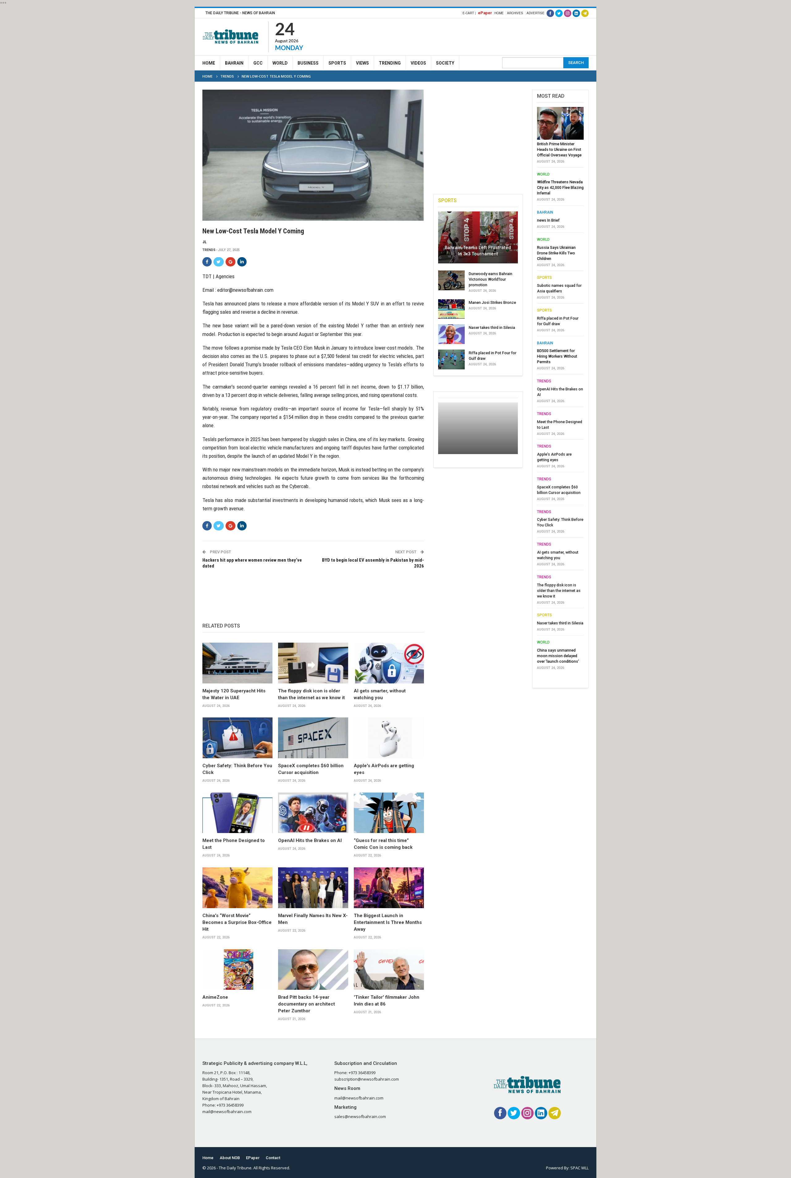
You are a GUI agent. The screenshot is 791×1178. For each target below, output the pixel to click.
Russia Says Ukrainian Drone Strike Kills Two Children (556, 253)
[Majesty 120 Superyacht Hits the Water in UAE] (237, 663)
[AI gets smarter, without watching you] (389, 663)
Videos (418, 63)
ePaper (485, 13)
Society (445, 63)
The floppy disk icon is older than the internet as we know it (559, 590)
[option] (560, 390)
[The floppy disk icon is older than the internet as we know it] (313, 663)
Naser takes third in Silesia (492, 327)
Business (308, 63)
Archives (515, 13)
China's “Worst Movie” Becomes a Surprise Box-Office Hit (237, 922)
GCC (258, 63)
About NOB (230, 1157)
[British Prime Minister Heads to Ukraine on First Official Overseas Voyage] (560, 123)
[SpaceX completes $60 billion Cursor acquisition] (313, 737)
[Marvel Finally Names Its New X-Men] (313, 887)
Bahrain (234, 63)
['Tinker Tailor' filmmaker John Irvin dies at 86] (389, 969)
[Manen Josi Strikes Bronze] (451, 309)
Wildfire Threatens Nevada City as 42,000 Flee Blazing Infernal (560, 187)
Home (499, 13)
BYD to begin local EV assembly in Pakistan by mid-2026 (373, 563)
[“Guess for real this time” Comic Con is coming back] (389, 813)
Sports (337, 63)
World (280, 63)
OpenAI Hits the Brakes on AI (310, 840)
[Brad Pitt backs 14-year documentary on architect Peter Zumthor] (313, 969)
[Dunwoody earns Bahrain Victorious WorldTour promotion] (451, 280)
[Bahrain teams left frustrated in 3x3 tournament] (478, 237)
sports (544, 277)
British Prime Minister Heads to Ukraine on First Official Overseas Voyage (559, 149)
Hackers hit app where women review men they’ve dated (252, 563)
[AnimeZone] (237, 969)
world (543, 174)
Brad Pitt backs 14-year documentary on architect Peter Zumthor (306, 1004)
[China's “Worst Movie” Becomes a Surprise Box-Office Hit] (237, 887)
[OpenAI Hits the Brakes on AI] (313, 813)
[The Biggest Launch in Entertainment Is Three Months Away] (389, 887)
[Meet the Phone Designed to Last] (237, 813)
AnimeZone (215, 997)
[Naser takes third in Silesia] (451, 334)
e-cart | (469, 13)
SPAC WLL (579, 1168)
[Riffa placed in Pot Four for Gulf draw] (451, 359)
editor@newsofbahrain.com (245, 290)
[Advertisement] (476, 36)
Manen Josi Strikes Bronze (492, 302)
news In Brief (548, 220)
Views (362, 63)
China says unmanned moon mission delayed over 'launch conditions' (558, 656)
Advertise (535, 13)
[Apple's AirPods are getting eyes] (389, 737)
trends (208, 250)
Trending (390, 63)
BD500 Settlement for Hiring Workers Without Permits (557, 356)
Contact (273, 1157)
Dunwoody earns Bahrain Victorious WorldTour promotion (490, 279)
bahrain (545, 212)
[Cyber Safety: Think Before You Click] (237, 737)
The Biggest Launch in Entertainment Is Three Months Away (388, 922)
